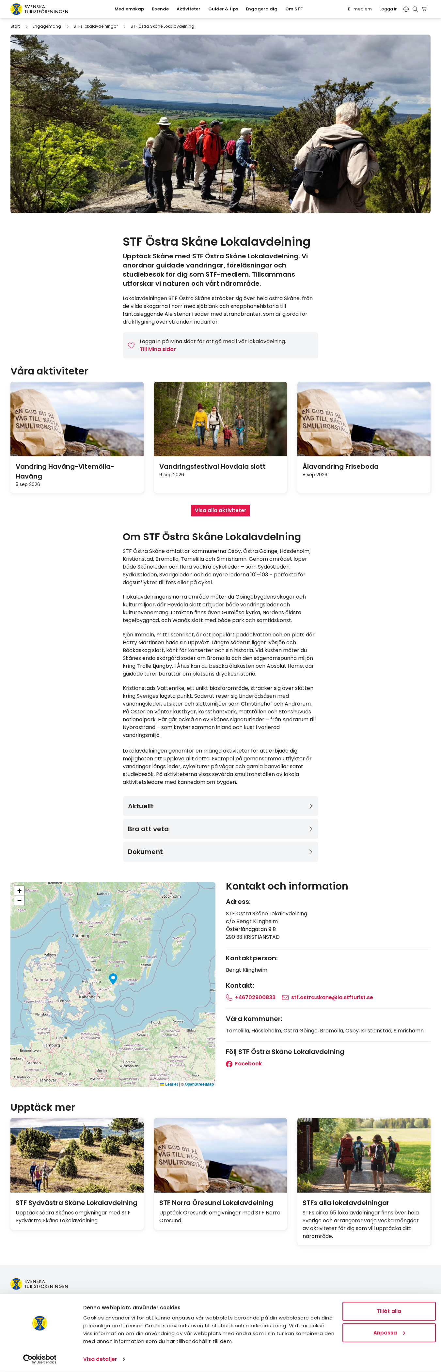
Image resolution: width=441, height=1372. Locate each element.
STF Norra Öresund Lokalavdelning (216, 1202)
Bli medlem (360, 9)
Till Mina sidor (158, 349)
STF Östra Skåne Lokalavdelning (162, 26)
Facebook (248, 1063)
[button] (113, 978)
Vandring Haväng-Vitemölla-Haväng (65, 471)
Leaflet (171, 1084)
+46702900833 (255, 997)
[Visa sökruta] (415, 9)
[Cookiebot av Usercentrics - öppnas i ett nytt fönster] (39, 1359)
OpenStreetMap (199, 1084)
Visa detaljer (100, 1359)
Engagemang (47, 26)
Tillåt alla (389, 1311)
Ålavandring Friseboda (341, 466)
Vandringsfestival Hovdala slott (212, 466)
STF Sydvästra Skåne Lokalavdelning (76, 1202)
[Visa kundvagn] (425, 9)
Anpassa (385, 1332)
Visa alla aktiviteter (220, 510)
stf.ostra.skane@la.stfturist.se (332, 997)
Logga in (389, 9)
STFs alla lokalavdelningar (346, 1202)
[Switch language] (406, 9)
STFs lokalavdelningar (95, 26)
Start (15, 26)
